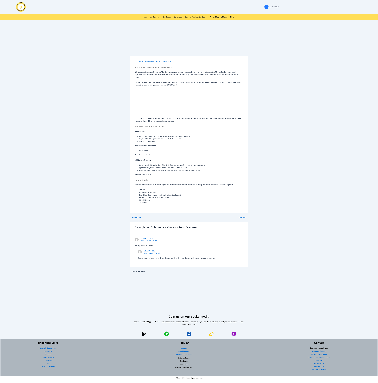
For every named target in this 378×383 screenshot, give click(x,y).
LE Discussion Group (319, 354)
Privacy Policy (48, 357)
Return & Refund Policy (48, 348)
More (232, 17)
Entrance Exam (183, 358)
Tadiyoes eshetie (147, 238)
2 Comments (139, 61)
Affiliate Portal (319, 363)
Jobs (48, 363)
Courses (184, 348)
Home (145, 17)
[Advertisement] (189, 41)
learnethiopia (149, 251)
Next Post (243, 217)
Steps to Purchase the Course (196, 17)
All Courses (154, 17)
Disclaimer (48, 351)
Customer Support (319, 351)
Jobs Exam (184, 364)
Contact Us (319, 360)
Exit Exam (167, 17)
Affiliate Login (319, 366)
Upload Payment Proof (218, 17)
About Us (48, 354)
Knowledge (178, 17)
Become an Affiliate (319, 369)
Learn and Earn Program (184, 354)
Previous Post (136, 217)
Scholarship (48, 360)
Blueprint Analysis (48, 366)
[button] (155, 17)
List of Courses (183, 351)
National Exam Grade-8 (183, 367)
